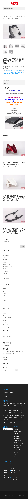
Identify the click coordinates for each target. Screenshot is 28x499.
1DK (4, 403)
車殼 (13, 74)
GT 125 (4, 320)
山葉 (12, 72)
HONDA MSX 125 (7, 339)
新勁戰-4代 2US (6, 262)
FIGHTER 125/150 (7, 318)
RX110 (4, 322)
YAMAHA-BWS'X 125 (10, 16)
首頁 (4, 16)
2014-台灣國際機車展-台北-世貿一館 (11, 353)
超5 (3, 291)
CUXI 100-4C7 (6, 273)
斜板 (8, 415)
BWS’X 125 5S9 (6, 255)
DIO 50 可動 (6, 327)
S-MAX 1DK (5, 257)
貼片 (4, 422)
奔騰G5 (4, 293)
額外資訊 (6, 81)
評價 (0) (6, 83)
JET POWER (15, 405)
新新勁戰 (22, 415)
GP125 (4, 305)
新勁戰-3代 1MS (6, 264)
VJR (3, 302)
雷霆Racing (5, 298)
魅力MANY (5, 286)
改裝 (4, 415)
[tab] (14, 78)
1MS (7, 403)
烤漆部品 (17, 16)
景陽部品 (11, 417)
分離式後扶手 (9, 412)
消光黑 (22, 417)
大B (17, 412)
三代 (18, 410)
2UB (11, 403)
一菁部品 (14, 410)
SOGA (4, 72)
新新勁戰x (5, 417)
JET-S (4, 315)
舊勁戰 (21, 420)
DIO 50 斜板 (6, 324)
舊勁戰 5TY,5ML (7, 269)
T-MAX (20, 408)
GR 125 (4, 311)
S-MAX (4, 408)
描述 (5, 78)
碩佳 (10, 74)
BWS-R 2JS (5, 253)
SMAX (9, 408)
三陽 (21, 410)
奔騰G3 (4, 295)
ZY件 (10, 410)
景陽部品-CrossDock (9, 392)
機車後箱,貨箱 (6, 345)
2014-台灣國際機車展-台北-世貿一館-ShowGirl (14, 351)
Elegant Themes (13, 495)
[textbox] (14, 242)
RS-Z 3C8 (5, 280)
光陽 (4, 412)
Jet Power (5, 313)
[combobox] (14, 242)
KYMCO (20, 405)
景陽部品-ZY (20, 72)
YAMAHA (8, 72)
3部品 (5, 394)
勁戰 (14, 412)
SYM (16, 408)
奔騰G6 (4, 288)
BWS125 (5, 405)
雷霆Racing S (6, 300)
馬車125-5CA (6, 278)
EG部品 (5, 396)
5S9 (24, 70)
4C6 (18, 403)
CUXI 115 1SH (6, 276)
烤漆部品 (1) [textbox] (7, 429)
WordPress (14, 497)
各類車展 (5, 359)
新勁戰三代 (16, 415)
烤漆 (8, 74)
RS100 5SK (5, 271)
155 (24, 403)
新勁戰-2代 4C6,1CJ (7, 266)
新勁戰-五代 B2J (6, 259)
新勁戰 (15, 72)
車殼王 (16, 74)
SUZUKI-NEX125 (7, 333)
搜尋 (17, 370)
